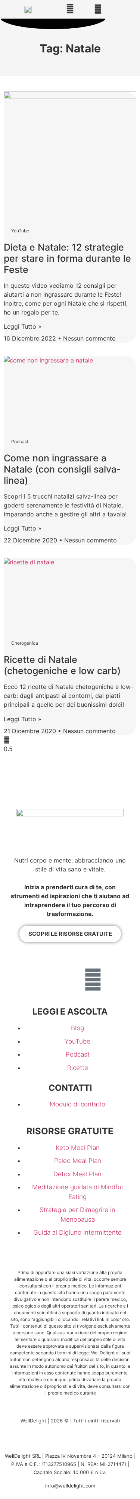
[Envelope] (93, 979)
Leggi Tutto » (22, 326)
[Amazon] (93, 959)
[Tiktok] (47, 979)
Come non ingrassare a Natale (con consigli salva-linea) (62, 469)
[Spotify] (70, 979)
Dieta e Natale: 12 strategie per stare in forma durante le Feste (67, 258)
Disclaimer (77, 1442)
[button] (70, 9)
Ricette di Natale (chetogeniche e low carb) (62, 665)
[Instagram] (47, 959)
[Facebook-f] (70, 959)
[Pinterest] (115, 959)
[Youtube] (24, 959)
